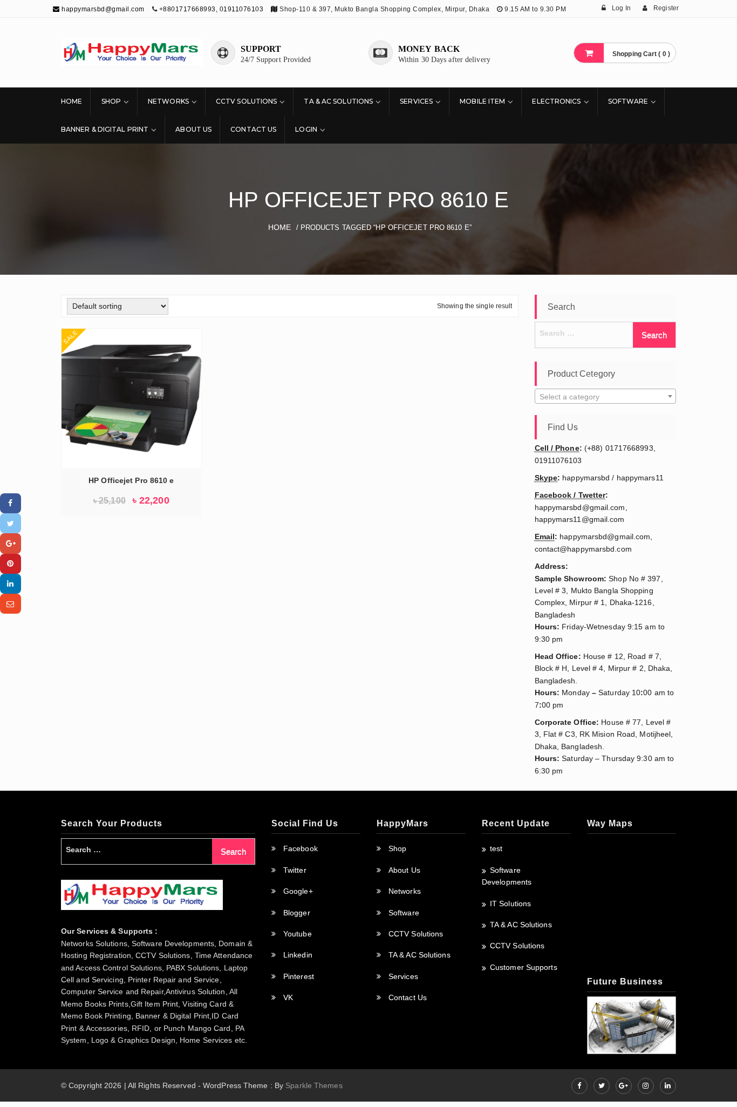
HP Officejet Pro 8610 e (131, 480)
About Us (193, 129)
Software (628, 101)
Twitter (294, 870)
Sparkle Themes (313, 1085)
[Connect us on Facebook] (579, 1086)
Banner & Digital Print (104, 129)
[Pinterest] (10, 564)
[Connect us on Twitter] (601, 1086)
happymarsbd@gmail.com (102, 9)
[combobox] (606, 396)
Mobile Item (482, 101)
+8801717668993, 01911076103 (211, 9)
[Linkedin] (10, 584)
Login (306, 129)
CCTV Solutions (246, 101)
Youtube (297, 933)
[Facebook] (10, 503)
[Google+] (10, 543)
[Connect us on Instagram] (646, 1086)
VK (288, 997)
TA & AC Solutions (338, 101)
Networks (168, 101)
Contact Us (253, 129)
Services (416, 101)
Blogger (296, 912)
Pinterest (298, 976)
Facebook (300, 848)
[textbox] (605, 396)
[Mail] (10, 604)
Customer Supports (523, 967)
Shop (111, 101)
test (496, 848)
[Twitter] (10, 523)
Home (71, 101)
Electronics (556, 101)
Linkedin (297, 954)
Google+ (298, 891)
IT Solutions (510, 903)
